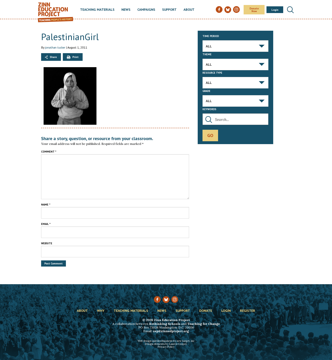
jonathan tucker (55, 47)
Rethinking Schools (164, 324)
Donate (205, 311)
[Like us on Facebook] (157, 299)
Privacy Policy (166, 346)
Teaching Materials (97, 10)
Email (45, 224)
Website (46, 243)
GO (210, 135)
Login (274, 10)
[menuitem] (97, 10)
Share (53, 57)
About (188, 10)
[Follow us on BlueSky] (166, 299)
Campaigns (146, 10)
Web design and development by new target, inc (166, 341)
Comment (48, 151)
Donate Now (254, 10)
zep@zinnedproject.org (171, 331)
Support (169, 10)
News (125, 10)
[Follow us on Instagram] (174, 299)
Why (101, 311)
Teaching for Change (203, 324)
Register (247, 311)
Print (75, 57)
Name (45, 204)
